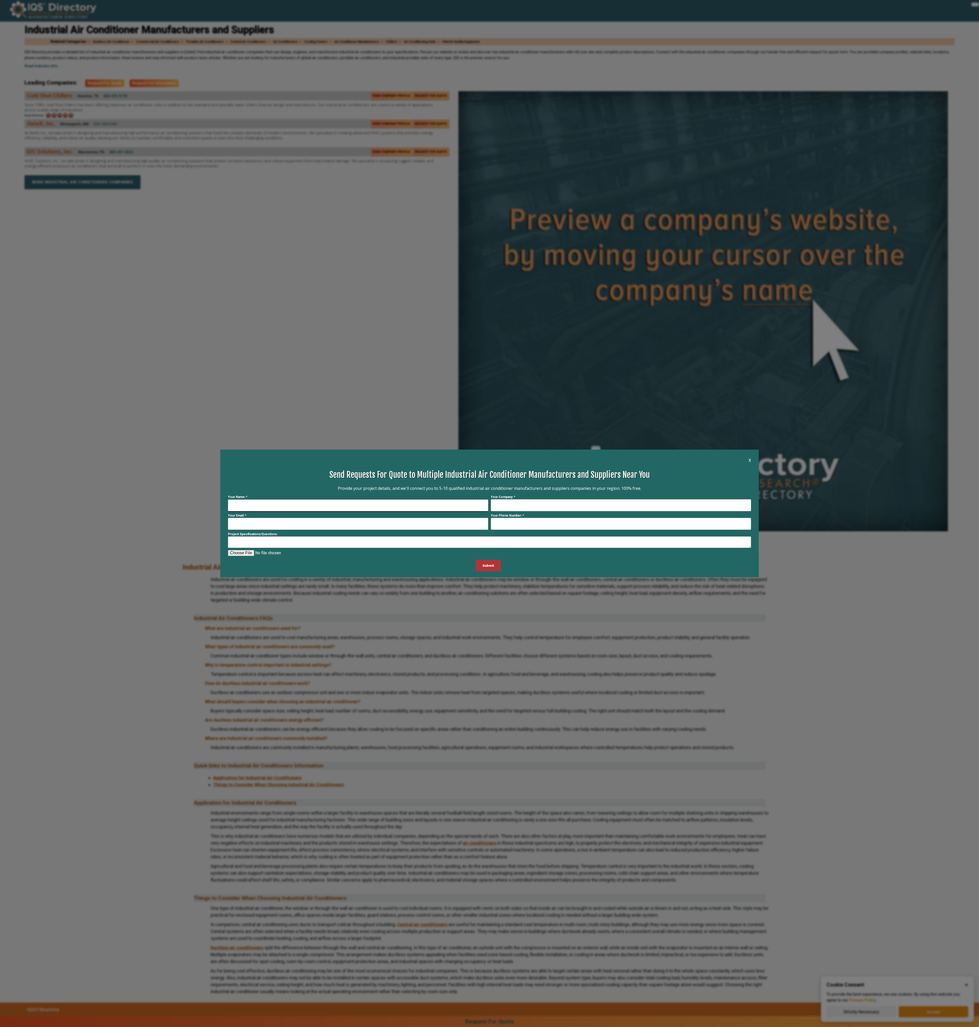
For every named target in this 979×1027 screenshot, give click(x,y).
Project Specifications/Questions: (253, 534)
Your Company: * (503, 497)
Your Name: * (237, 497)
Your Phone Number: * (507, 516)
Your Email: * (237, 516)
